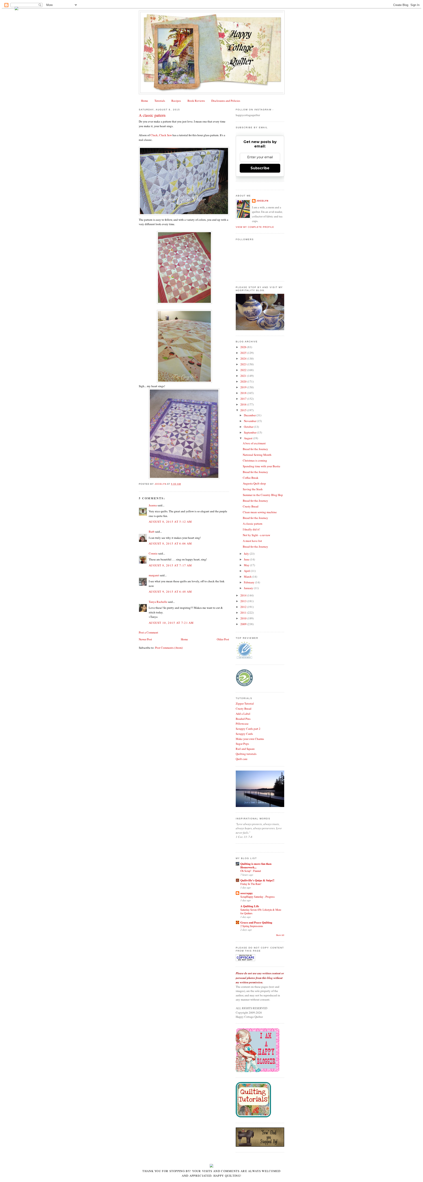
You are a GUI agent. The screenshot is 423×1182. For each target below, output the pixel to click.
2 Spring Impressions (251, 926)
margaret (154, 575)
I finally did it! (251, 529)
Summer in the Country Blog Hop (263, 495)
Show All (280, 935)
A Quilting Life (249, 906)
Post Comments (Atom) (169, 648)
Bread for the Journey (255, 449)
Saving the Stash (253, 489)
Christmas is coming (255, 460)
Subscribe (259, 168)
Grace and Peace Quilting (256, 922)
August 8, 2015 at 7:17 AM (170, 565)
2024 (243, 358)
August (248, 438)
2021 (243, 376)
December (250, 415)
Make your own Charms (250, 739)
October (249, 427)
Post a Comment (148, 632)
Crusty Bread (250, 506)
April (247, 571)
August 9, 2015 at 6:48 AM (170, 592)
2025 (243, 353)
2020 (243, 381)
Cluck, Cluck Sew (161, 135)
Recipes (176, 101)
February (249, 582)
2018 (243, 393)
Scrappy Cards (244, 734)
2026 (243, 347)
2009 (243, 624)
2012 (243, 607)
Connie (153, 553)
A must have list (252, 541)
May (247, 565)
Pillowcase (242, 724)
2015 (243, 410)
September (250, 432)
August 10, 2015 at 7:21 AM (171, 623)
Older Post (223, 639)
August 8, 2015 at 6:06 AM (170, 543)
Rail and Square (245, 749)
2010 (243, 618)
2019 (243, 387)
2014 (243, 595)
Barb (151, 532)
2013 (243, 601)
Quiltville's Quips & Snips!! (257, 880)
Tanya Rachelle (158, 602)
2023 (243, 364)
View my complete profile (255, 227)
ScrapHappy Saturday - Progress (257, 896)
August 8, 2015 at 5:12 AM (170, 522)
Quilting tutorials (246, 754)
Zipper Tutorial (245, 703)
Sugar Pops (242, 744)
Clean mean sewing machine (260, 512)
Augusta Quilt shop (254, 483)
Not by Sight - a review (256, 535)
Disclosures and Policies (225, 101)
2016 (243, 404)
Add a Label (243, 714)
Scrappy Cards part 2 (248, 729)
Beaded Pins (243, 719)
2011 (243, 613)
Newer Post (145, 639)
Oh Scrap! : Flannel (250, 871)
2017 (243, 399)
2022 (243, 370)
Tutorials (159, 101)
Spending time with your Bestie (261, 466)
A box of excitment (254, 443)
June (247, 559)
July (247, 554)
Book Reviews (196, 101)
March (248, 577)
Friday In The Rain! (250, 884)
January (249, 588)
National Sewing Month (257, 455)
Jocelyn (262, 201)
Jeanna (153, 505)
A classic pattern (252, 524)
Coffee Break (250, 478)
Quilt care (241, 759)
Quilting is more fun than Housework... (255, 865)
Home (144, 101)
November (250, 421)
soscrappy (246, 893)
